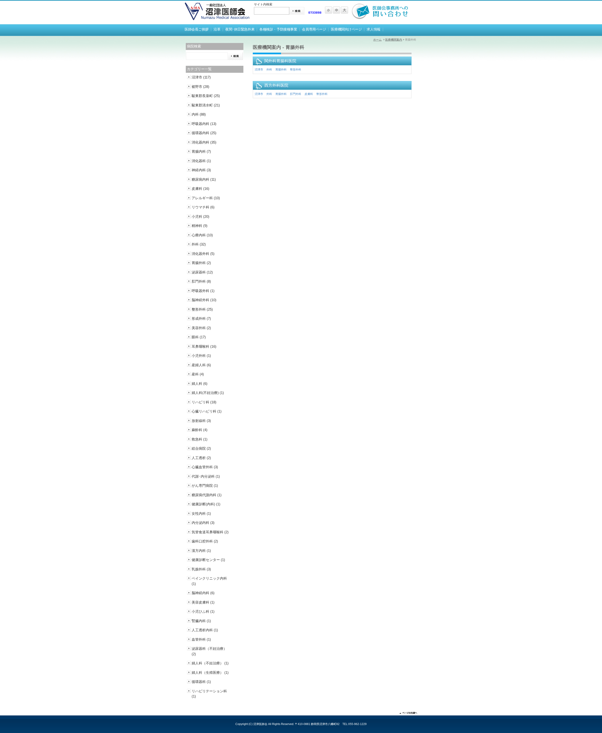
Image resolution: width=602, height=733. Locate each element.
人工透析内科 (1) (205, 630)
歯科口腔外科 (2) (205, 541)
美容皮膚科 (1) (203, 602)
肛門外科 (295, 94)
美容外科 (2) (201, 328)
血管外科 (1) (201, 639)
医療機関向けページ (346, 29)
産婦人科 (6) (201, 365)
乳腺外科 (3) (201, 569)
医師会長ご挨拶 (197, 29)
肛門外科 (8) (201, 281)
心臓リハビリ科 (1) (207, 411)
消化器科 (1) (201, 161)
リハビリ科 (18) (204, 402)
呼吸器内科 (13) (204, 124)
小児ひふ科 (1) (203, 611)
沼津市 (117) (201, 77)
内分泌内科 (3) (203, 523)
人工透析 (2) (201, 458)
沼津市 (259, 69)
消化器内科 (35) (204, 142)
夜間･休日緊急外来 (239, 29)
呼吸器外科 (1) (203, 291)
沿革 (217, 29)
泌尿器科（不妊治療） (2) (209, 651)
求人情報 (373, 29)
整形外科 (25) (202, 309)
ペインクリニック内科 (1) (209, 581)
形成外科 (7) (201, 318)
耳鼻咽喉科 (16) (204, 346)
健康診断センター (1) (208, 560)
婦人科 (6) (199, 384)
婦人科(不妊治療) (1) (208, 393)
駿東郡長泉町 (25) (206, 96)
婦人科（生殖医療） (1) (210, 673)
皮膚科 (309, 94)
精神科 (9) (199, 226)
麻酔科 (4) (199, 430)
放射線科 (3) (201, 421)
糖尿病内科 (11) (204, 179)
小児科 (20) (200, 216)
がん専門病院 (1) (205, 485)
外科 (269, 69)
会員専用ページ (314, 29)
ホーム (377, 39)
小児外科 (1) (201, 356)
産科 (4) (198, 374)
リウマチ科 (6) (203, 207)
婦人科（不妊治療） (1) (210, 663)
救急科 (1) (199, 439)
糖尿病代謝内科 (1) (207, 495)
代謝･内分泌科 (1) (206, 476)
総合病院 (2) (201, 448)
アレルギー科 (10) (206, 198)
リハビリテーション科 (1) (209, 693)
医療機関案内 (393, 39)
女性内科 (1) (201, 513)
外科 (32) (199, 244)
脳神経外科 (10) (204, 300)
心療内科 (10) (202, 235)
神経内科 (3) (201, 170)
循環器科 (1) (201, 682)
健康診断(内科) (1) (206, 504)
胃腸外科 (281, 69)
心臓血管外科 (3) (205, 467)
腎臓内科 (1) (201, 621)
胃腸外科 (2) (201, 263)
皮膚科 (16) (200, 189)
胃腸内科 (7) (201, 151)
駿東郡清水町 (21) (206, 105)
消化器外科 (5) (203, 254)
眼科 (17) (199, 337)
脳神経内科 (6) (203, 593)
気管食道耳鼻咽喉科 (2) (210, 532)
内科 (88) (199, 114)
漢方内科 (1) (201, 551)
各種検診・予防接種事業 (278, 29)
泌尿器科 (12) (202, 272)
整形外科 (295, 69)
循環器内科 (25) (204, 133)
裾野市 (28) (200, 87)
